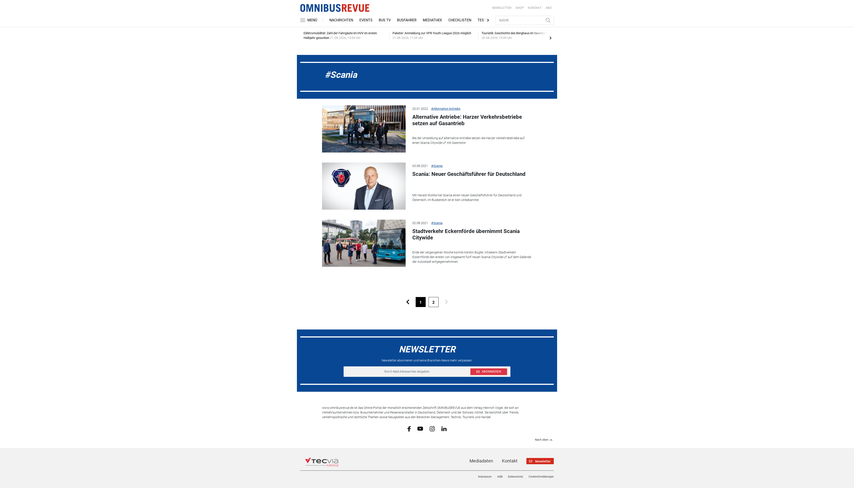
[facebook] (409, 428)
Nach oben (541, 439)
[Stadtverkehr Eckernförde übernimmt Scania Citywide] (364, 243)
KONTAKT (535, 8)
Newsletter (502, 8)
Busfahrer (407, 20)
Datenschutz (515, 476)
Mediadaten (481, 461)
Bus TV (385, 20)
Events (366, 20)
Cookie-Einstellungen (541, 476)
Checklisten (459, 20)
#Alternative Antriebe (445, 108)
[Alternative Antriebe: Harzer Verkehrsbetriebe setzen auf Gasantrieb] (364, 129)
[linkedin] (444, 428)
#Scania (437, 166)
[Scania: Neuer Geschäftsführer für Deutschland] (364, 186)
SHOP (520, 8)
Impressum (485, 476)
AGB (499, 476)
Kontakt (510, 461)
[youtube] (420, 428)
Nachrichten (341, 20)
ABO (549, 8)
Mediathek (432, 20)
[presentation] (550, 37)
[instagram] (432, 428)
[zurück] (408, 302)
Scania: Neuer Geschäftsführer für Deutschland (469, 174)
